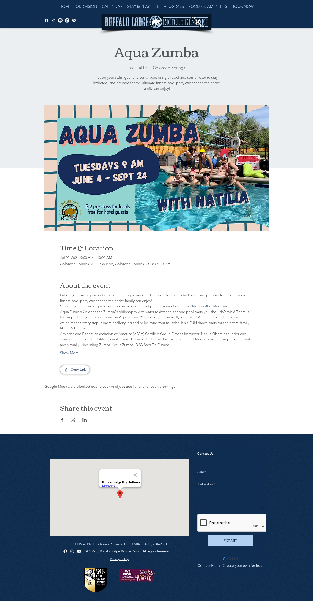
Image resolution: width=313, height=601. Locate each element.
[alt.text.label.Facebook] (46, 20)
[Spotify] (74, 20)
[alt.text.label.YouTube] (60, 20)
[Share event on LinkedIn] (84, 420)
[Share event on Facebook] (62, 420)
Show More (69, 353)
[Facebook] (65, 551)
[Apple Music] (67, 20)
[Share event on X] (73, 420)
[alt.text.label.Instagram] (53, 20)
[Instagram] (72, 551)
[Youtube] (79, 551)
